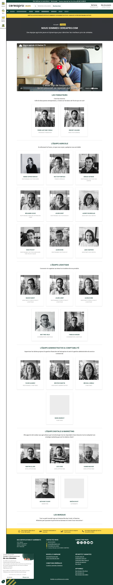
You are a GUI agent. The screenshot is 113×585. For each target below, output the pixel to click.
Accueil (55, 25)
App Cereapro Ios (79, 573)
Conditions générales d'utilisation (54, 565)
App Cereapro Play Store (81, 571)
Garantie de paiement (80, 562)
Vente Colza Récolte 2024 (52, 558)
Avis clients (78, 564)
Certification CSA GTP (80, 558)
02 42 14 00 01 (81, 1)
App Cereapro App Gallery (81, 574)
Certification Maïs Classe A (82, 560)
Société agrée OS (79, 556)
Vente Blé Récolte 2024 (52, 556)
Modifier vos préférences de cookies (59, 579)
